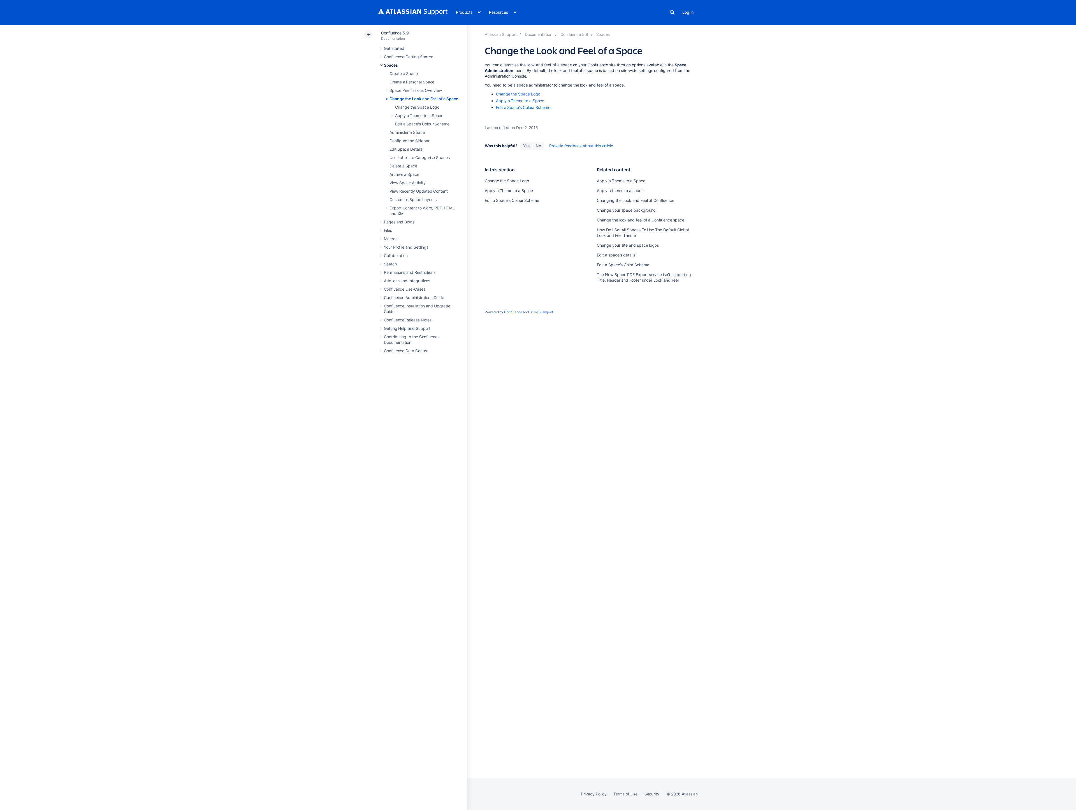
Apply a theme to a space (620, 190)
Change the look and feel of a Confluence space (640, 220)
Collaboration (396, 255)
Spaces (391, 65)
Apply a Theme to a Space (419, 115)
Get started (394, 48)
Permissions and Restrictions (409, 272)
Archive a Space (404, 174)
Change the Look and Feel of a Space (423, 98)
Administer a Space (407, 132)
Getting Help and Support (407, 328)
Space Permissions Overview (415, 90)
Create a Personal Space (411, 82)
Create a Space (403, 73)
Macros (390, 238)
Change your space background (626, 210)
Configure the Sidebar (409, 140)
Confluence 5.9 (395, 33)
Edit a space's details (616, 255)
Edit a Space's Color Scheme (623, 264)
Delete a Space (403, 166)
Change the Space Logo (417, 107)
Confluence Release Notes (408, 320)
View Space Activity (407, 182)
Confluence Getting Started (408, 56)
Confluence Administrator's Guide (414, 297)
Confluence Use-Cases (404, 289)
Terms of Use (625, 794)
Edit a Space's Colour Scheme (422, 124)
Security (651, 794)
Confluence (513, 312)
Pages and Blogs (399, 222)
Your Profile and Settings (406, 247)
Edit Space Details (406, 149)
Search (672, 12)
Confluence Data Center (405, 350)
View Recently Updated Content (418, 191)
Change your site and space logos (628, 245)
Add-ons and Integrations (407, 280)
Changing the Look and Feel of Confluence (635, 200)
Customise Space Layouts (413, 199)
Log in (688, 12)
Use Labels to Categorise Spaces (419, 157)
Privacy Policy (593, 794)
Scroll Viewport (541, 312)
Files (388, 230)
